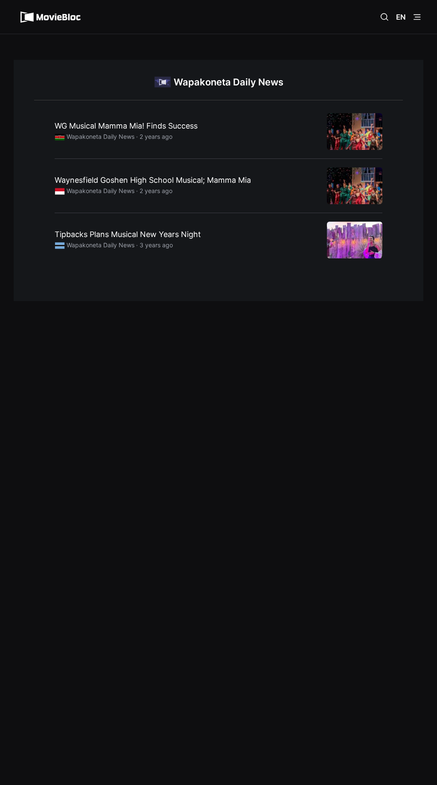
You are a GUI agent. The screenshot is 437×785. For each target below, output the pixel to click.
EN (401, 17)
